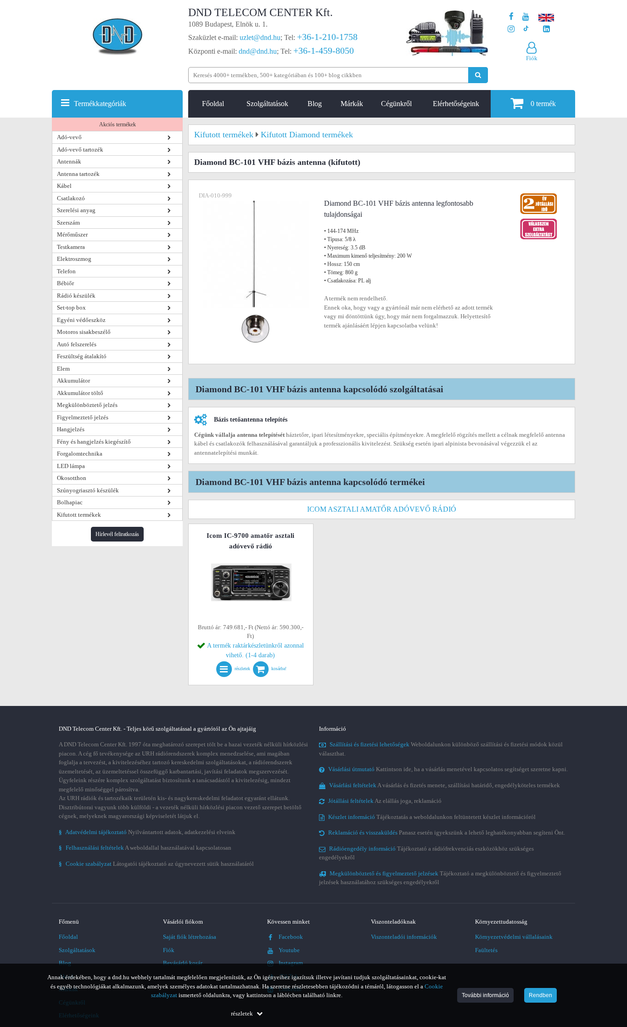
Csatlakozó (71, 198)
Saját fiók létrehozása (189, 936)
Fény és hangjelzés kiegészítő (94, 441)
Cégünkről (396, 103)
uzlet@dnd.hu (260, 37)
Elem (63, 368)
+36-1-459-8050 (323, 50)
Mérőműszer (72, 234)
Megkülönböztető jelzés (87, 404)
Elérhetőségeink (456, 103)
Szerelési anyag (76, 210)
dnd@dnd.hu (258, 51)
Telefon (66, 271)
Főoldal (213, 103)
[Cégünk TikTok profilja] (526, 29)
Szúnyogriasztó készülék (88, 490)
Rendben (540, 995)
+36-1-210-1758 (327, 37)
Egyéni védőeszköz (81, 319)
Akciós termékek (117, 124)
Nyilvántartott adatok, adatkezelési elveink (147, 832)
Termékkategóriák (100, 103)
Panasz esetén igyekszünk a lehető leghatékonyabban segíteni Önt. (446, 832)
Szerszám (68, 222)
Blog (315, 103)
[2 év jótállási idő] (538, 195)
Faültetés (486, 950)
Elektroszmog (74, 258)
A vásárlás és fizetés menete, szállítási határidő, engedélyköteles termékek (444, 785)
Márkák (352, 103)
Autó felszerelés (76, 344)
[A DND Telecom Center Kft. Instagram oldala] (511, 29)
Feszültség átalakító (81, 356)
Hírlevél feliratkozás (117, 534)
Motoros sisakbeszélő (84, 331)
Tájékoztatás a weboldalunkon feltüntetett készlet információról (432, 816)
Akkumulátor (73, 380)
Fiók (168, 950)
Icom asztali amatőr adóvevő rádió (381, 509)
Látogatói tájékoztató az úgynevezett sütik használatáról (156, 863)
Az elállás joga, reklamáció (385, 800)
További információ (485, 995)
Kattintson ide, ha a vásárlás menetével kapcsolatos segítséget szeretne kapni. (448, 769)
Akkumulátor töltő (80, 392)
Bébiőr (65, 283)
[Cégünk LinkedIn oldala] (546, 29)
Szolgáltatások (267, 103)
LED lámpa (71, 466)
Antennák (69, 161)
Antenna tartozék (78, 173)
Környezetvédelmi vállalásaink (514, 936)
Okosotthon (71, 477)
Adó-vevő (69, 137)
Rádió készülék (76, 295)
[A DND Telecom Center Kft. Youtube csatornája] (525, 16)
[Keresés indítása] (478, 75)
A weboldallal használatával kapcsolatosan (145, 847)
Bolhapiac (70, 502)
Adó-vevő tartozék (80, 149)
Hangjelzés (70, 429)
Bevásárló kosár (182, 962)
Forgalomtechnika (79, 453)
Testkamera (71, 246)
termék (543, 103)
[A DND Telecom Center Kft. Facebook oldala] (511, 16)
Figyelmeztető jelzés (82, 417)
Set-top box (71, 307)
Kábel (64, 185)
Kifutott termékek (79, 514)
